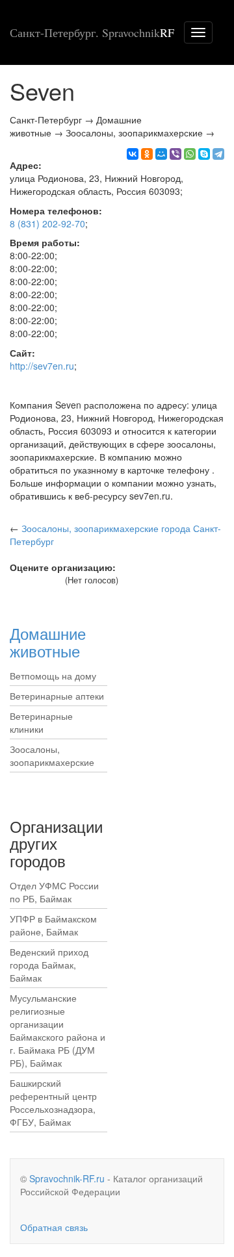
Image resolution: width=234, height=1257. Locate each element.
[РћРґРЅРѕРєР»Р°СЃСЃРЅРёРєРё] (147, 154)
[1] (15, 581)
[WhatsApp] (190, 154)
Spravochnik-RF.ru (67, 1178)
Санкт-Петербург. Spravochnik (92, 32)
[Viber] (175, 154)
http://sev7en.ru (42, 365)
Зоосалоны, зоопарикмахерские (52, 755)
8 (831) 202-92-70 (47, 223)
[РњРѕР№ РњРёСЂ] (161, 154)
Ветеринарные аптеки (57, 695)
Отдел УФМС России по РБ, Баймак (54, 892)
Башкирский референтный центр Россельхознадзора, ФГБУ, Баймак (53, 1102)
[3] (34, 581)
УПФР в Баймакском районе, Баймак (53, 925)
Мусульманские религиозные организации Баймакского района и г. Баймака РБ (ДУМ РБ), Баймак (57, 1030)
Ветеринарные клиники (41, 722)
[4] (44, 581)
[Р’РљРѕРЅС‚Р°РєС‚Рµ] (132, 154)
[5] (53, 581)
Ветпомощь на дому (53, 675)
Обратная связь (54, 1227)
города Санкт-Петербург (115, 535)
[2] (24, 581)
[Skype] (204, 154)
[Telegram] (218, 154)
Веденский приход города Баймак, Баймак (49, 964)
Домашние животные (48, 641)
